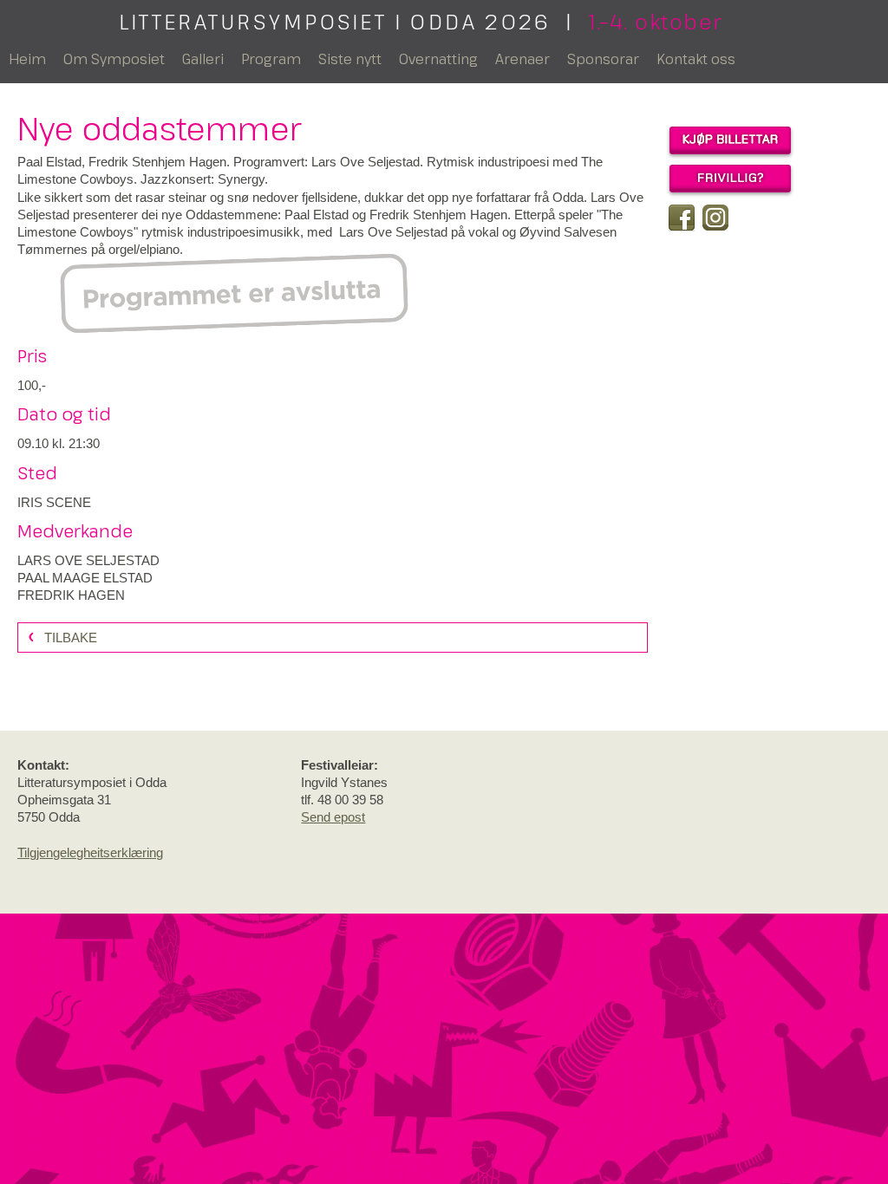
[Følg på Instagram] (715, 217)
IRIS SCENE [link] (54, 502)
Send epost (333, 817)
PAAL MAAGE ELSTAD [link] (85, 577)
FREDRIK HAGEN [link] (71, 595)
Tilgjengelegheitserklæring (90, 852)
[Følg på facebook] (681, 217)
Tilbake (70, 637)
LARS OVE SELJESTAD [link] (88, 560)
